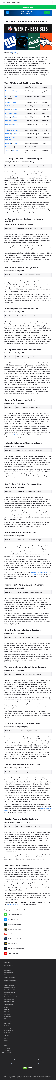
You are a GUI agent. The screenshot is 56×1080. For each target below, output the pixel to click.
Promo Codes (7, 968)
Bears (14, 102)
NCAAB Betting (7, 1016)
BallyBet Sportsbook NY (9, 999)
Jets (15, 113)
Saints (7, 102)
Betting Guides (7, 970)
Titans (15, 121)
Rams (7, 97)
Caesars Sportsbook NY (9, 985)
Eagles (7, 117)
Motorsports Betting (8, 1030)
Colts (7, 130)
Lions (17, 147)
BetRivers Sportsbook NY (9, 992)
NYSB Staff (13, 52)
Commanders (10, 137)
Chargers (14, 130)
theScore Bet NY (8, 994)
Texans (7, 150)
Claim (47, 12)
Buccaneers (9, 147)
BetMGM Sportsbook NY (9, 987)
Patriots (8, 121)
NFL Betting (6, 1007)
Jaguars (14, 97)
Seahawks (15, 150)
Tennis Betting (7, 1028)
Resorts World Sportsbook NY (10, 996)
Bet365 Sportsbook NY (9, 1001)
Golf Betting (7, 1032)
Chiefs (15, 110)
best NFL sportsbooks (13, 904)
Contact (6, 1043)
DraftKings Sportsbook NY (10, 980)
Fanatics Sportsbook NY (9, 989)
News (13, 18)
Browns (15, 106)
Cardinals (16, 134)
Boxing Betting (7, 1023)
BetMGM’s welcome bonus (39, 572)
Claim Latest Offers (28, 7)
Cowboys (8, 139)
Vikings (14, 117)
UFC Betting (6, 1025)
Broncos (15, 124)
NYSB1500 (33, 574)
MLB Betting (7, 1014)
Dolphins (8, 106)
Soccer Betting (7, 1021)
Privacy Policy (31, 1074)
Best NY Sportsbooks (9, 965)
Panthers (8, 113)
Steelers (8, 91)
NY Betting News (8, 974)
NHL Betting (6, 1009)
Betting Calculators (8, 972)
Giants (7, 124)
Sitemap (6, 1040)
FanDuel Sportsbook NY (9, 983)
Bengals (16, 91)
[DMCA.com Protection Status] (28, 1067)
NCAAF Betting (7, 1018)
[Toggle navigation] (51, 2)
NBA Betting (7, 1011)
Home (6, 18)
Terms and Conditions (24, 1074)
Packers (8, 134)
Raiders (8, 110)
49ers (15, 143)
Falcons (8, 143)
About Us (6, 1038)
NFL (10, 18)
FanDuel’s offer (14, 435)
